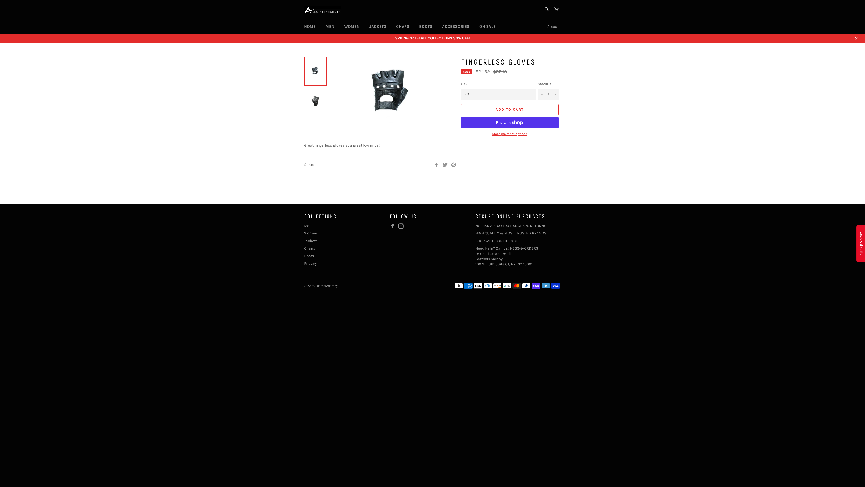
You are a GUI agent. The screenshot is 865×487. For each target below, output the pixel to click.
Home (310, 26)
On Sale (487, 26)
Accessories (455, 26)
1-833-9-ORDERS (524, 248)
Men (330, 26)
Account (554, 26)
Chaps (402, 26)
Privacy (310, 263)
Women (352, 26)
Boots (425, 26)
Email (506, 253)
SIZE (464, 83)
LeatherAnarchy (327, 285)
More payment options (509, 134)
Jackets (377, 26)
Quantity (544, 83)
